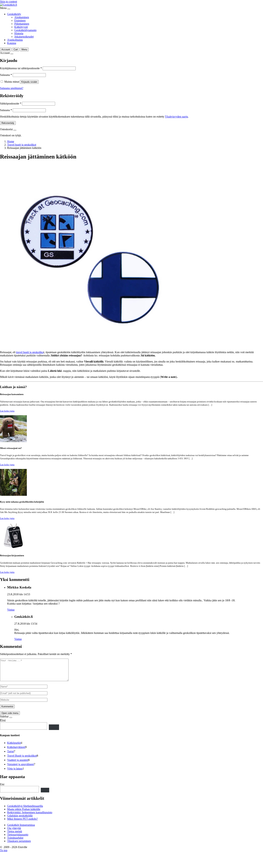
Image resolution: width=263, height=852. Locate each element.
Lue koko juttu (7, 411)
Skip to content (8, 1)
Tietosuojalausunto (17, 834)
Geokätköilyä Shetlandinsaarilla (25, 805)
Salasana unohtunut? (11, 88)
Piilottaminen (21, 23)
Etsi (3, 720)
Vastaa (10, 609)
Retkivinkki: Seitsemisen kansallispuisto (29, 812)
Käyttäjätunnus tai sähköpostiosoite (21, 68)
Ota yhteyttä (14, 828)
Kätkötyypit (21, 26)
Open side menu (9, 713)
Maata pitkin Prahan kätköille (23, 809)
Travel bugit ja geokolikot (21, 144)
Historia (18, 33)
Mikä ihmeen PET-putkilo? (22, 818)
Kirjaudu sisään (29, 82)
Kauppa (11, 43)
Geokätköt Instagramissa (21, 824)
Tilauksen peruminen (19, 841)
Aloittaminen (21, 17)
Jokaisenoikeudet (24, 36)
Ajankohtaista (15, 39)
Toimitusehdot (15, 837)
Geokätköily (14, 14)
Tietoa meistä (14, 831)
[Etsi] (54, 727)
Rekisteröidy (7, 123)
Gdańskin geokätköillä (20, 815)
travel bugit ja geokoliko (29, 352)
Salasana (6, 74)
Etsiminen (20, 20)
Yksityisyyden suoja (176, 116)
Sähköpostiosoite (10, 103)
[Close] (8, 8)
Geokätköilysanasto (25, 30)
